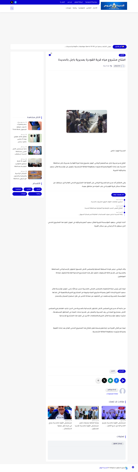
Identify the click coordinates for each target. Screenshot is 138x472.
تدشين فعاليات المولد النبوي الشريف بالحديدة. (107, 202)
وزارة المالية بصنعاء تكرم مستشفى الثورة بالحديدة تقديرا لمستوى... (87, 426)
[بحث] (11, 8)
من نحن (69, 2)
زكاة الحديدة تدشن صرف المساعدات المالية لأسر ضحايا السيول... (100, 214)
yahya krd (117, 66)
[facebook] (15, 2)
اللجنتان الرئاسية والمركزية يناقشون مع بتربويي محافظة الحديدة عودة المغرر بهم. (20, 176)
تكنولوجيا (81, 8)
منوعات (68, 8)
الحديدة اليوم (104, 468)
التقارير (88, 8)
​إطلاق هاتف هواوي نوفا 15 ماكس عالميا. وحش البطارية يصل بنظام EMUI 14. (20, 139)
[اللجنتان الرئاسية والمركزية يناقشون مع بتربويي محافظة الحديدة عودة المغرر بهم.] (35, 175)
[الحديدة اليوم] (114, 6)
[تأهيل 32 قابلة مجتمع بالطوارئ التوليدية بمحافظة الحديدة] (35, 162)
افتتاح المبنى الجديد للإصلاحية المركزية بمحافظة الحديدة (104, 208)
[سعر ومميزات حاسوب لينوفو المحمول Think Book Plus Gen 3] (35, 125)
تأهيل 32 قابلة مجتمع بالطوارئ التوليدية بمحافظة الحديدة (20, 164)
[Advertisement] (69, 28)
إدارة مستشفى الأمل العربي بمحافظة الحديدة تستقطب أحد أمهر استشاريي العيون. (20, 152)
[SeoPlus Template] (126, 468)
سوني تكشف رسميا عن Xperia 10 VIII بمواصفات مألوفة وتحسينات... (87, 47)
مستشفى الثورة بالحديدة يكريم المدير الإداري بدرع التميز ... (114, 424)
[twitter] (11, 2)
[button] (116, 380)
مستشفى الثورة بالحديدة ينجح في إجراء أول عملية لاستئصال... (60, 426)
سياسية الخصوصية (91, 2)
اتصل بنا (62, 2)
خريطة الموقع (79, 2)
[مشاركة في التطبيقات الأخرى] (98, 380)
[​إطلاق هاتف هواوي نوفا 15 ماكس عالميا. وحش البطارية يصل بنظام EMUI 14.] (35, 138)
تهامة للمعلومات (112, 394)
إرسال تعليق (117, 443)
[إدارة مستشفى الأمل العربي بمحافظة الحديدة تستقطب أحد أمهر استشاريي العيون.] (35, 150)
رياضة (75, 8)
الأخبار (95, 8)
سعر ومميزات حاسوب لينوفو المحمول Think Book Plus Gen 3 (20, 127)
